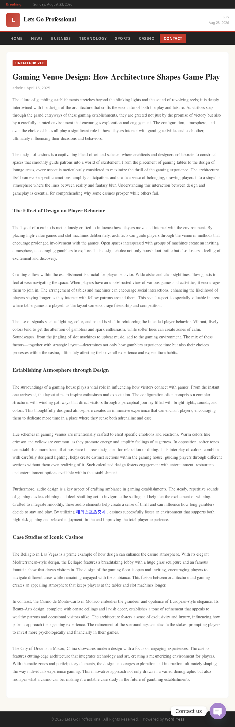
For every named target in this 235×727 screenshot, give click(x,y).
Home (16, 38)
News (37, 38)
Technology (92, 38)
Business (61, 38)
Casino (147, 38)
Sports (122, 38)
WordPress (175, 719)
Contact (173, 38)
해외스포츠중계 (91, 512)
